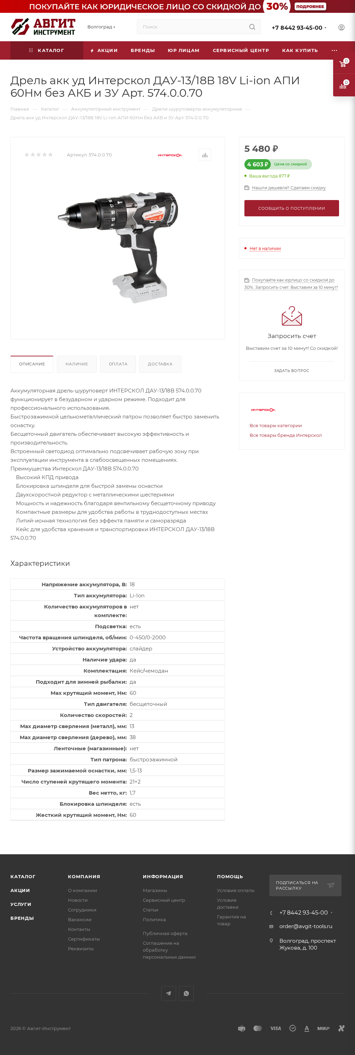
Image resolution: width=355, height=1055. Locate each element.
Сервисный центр (164, 900)
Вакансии (80, 919)
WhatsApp (186, 993)
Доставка (160, 364)
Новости (78, 900)
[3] (38, 154)
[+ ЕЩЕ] (334, 50)
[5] (50, 154)
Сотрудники (82, 910)
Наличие (77, 364)
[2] (32, 154)
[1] (26, 154)
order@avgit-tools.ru (305, 926)
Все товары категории (276, 425)
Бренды (22, 918)
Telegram (168, 993)
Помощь (230, 876)
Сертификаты (84, 939)
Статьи (150, 910)
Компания (84, 876)
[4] (44, 154)
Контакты (79, 929)
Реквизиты (81, 948)
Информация (163, 876)
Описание (32, 364)
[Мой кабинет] (341, 28)
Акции (20, 890)
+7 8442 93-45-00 (297, 28)
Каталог (23, 876)
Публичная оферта (165, 933)
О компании (82, 890)
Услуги (21, 904)
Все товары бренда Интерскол (286, 435)
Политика (154, 919)
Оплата (118, 364)
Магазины (155, 890)
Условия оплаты (235, 890)
